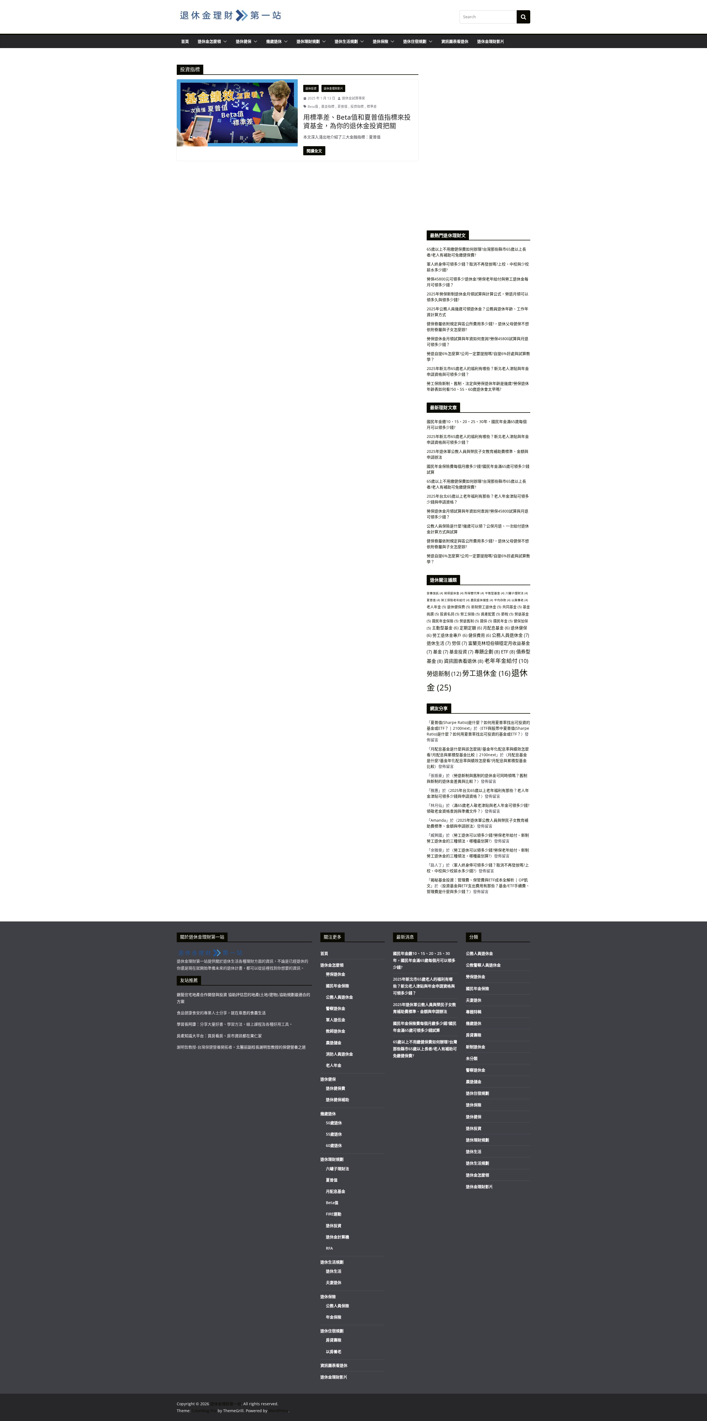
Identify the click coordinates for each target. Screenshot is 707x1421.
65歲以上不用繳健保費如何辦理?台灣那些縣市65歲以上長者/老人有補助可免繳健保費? (425, 1048)
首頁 (185, 41)
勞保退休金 (453, 593)
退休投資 (310, 88)
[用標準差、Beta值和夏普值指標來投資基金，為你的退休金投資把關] (237, 112)
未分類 (472, 1058)
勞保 (459, 643)
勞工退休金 (486, 673)
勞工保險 (470, 613)
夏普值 (342, 106)
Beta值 (313, 106)
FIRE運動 (333, 1214)
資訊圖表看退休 (454, 41)
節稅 (507, 613)
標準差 (372, 106)
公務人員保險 (337, 1305)
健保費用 (479, 635)
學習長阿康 (186, 1024)
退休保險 (380, 41)
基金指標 (327, 106)
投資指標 (357, 106)
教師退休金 (335, 1031)
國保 (486, 620)
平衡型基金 (494, 593)
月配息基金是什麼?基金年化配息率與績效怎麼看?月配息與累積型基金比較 (477, 760)
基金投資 (461, 652)
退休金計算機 (337, 1236)
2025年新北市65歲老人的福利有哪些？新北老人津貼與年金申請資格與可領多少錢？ (424, 986)
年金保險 (333, 1317)
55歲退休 (334, 1134)
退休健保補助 (337, 1099)
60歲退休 (334, 1145)
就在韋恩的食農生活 (248, 1012)
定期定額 (471, 628)
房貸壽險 (333, 1340)
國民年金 (503, 620)
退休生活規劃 (346, 41)
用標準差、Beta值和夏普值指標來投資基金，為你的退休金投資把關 (357, 121)
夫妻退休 (333, 1282)
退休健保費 (458, 606)
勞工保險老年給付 (455, 600)
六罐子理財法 (516, 593)
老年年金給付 (506, 660)
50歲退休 (334, 1122)
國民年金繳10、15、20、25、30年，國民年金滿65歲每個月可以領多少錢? (424, 960)
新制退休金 (475, 1046)
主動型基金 (445, 628)
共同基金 (512, 606)
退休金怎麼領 (209, 41)
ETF (508, 651)
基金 (440, 652)
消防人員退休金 (339, 1054)
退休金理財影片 (490, 41)
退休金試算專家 (353, 98)
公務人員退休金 (510, 635)
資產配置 (490, 613)
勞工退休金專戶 (449, 635)
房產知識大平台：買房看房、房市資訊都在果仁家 (219, 1035)
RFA (329, 1248)
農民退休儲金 (482, 600)
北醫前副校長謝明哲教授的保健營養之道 (271, 1047)
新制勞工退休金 (486, 606)
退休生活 (439, 643)
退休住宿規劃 (414, 41)
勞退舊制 (469, 620)
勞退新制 (444, 673)
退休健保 (243, 41)
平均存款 (502, 600)
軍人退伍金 (335, 1019)
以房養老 (519, 600)
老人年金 (436, 606)
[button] (224, 41)
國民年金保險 (445, 620)
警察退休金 (335, 1008)
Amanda (438, 820)
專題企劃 (487, 651)
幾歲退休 (274, 41)
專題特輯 (473, 1011)
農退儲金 (333, 1042)
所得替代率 (474, 593)
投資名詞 (449, 613)
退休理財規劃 (308, 41)
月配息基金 (496, 628)
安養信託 (435, 593)
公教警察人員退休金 (483, 965)
